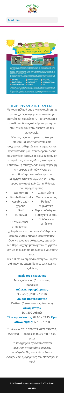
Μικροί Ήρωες (22, 383)
